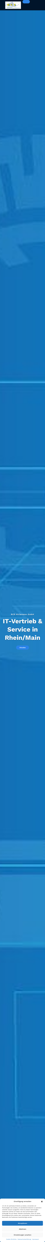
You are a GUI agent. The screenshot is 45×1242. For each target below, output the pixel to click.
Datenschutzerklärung (24, 1239)
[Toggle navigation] (26, 1)
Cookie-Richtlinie (11, 1239)
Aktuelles (22, 647)
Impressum (35, 1239)
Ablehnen (22, 1229)
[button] (42, 1201)
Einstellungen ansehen (22, 1235)
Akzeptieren (22, 1223)
